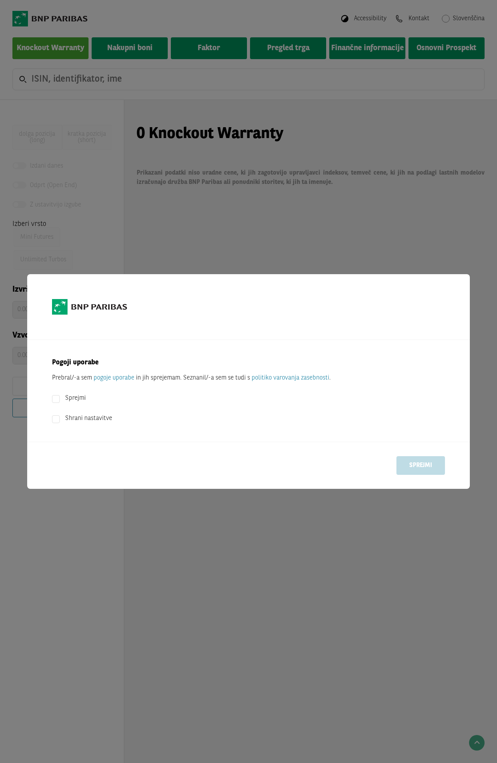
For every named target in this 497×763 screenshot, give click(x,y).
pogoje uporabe (114, 378)
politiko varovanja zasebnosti (290, 378)
